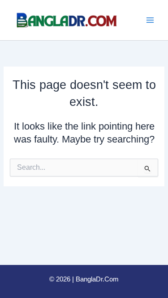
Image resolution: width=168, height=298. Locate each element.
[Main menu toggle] (150, 20)
